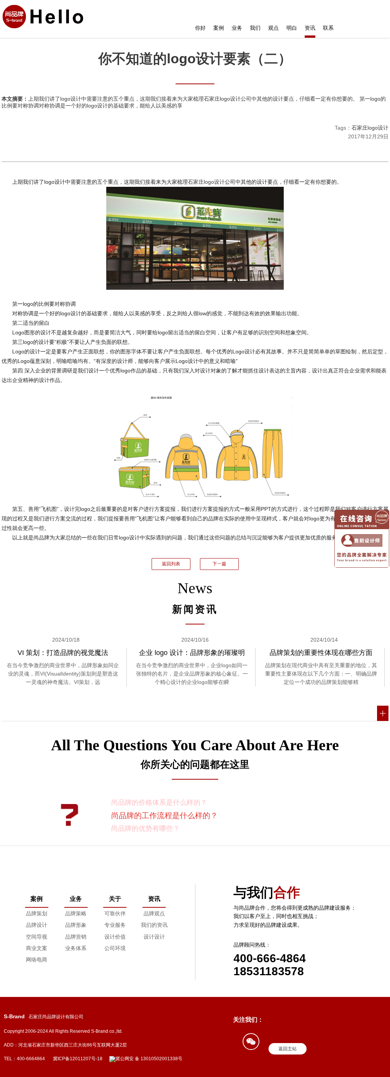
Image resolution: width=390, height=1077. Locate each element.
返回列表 (171, 564)
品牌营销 (75, 937)
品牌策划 (36, 913)
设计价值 (115, 937)
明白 (291, 28)
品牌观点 (154, 913)
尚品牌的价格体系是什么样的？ (159, 802)
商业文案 (36, 948)
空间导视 (36, 937)
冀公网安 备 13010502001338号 (148, 1058)
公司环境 (115, 948)
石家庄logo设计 (370, 128)
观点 (273, 28)
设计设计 (154, 937)
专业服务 (115, 925)
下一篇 (219, 564)
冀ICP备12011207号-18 (77, 1058)
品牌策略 (75, 913)
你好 (200, 28)
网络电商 (36, 960)
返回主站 (287, 1048)
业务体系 (75, 948)
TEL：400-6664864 (24, 1058)
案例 (218, 28)
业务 (237, 28)
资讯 (310, 28)
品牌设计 (36, 925)
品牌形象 (75, 925)
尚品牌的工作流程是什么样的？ (164, 815)
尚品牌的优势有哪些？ (145, 828)
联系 (328, 28)
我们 (255, 28)
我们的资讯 (154, 925)
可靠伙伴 (115, 913)
